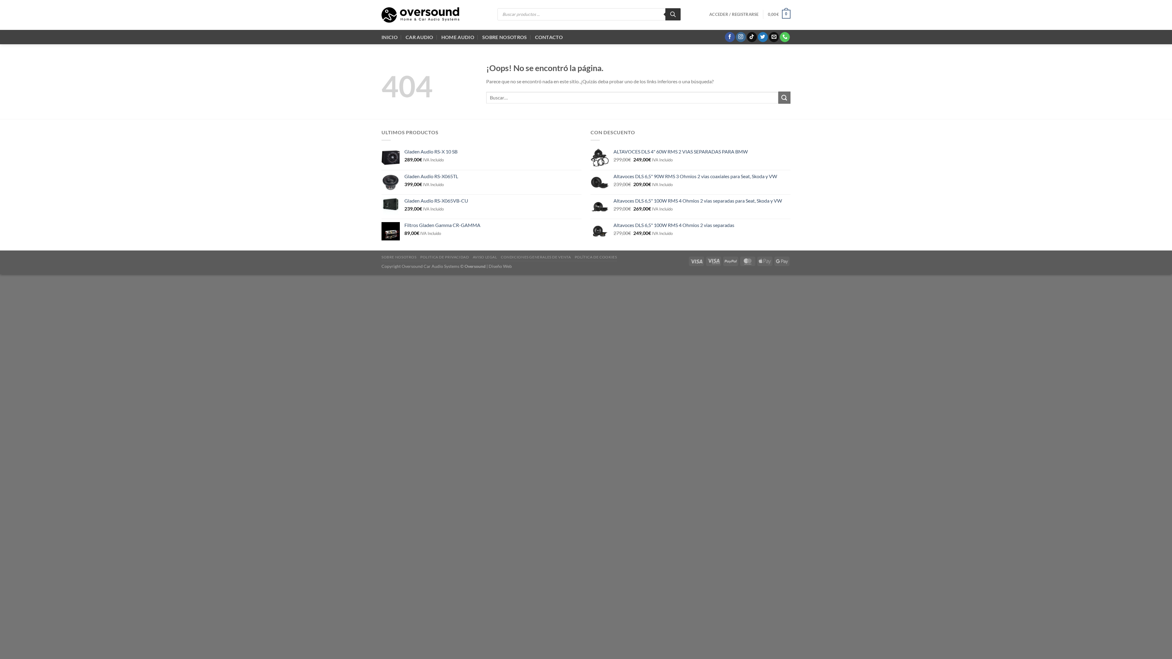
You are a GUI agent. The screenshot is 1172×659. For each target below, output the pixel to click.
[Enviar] (784, 97)
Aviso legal (485, 257)
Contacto (549, 37)
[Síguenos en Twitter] (763, 37)
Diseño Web (500, 266)
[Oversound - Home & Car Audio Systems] (420, 15)
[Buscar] (673, 14)
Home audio (457, 37)
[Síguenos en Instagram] (741, 37)
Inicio (390, 37)
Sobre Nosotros (504, 37)
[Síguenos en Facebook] (730, 37)
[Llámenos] (785, 37)
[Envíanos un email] (774, 37)
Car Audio (419, 37)
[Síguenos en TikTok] (752, 37)
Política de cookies (596, 257)
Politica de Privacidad (444, 257)
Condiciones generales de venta (536, 257)
